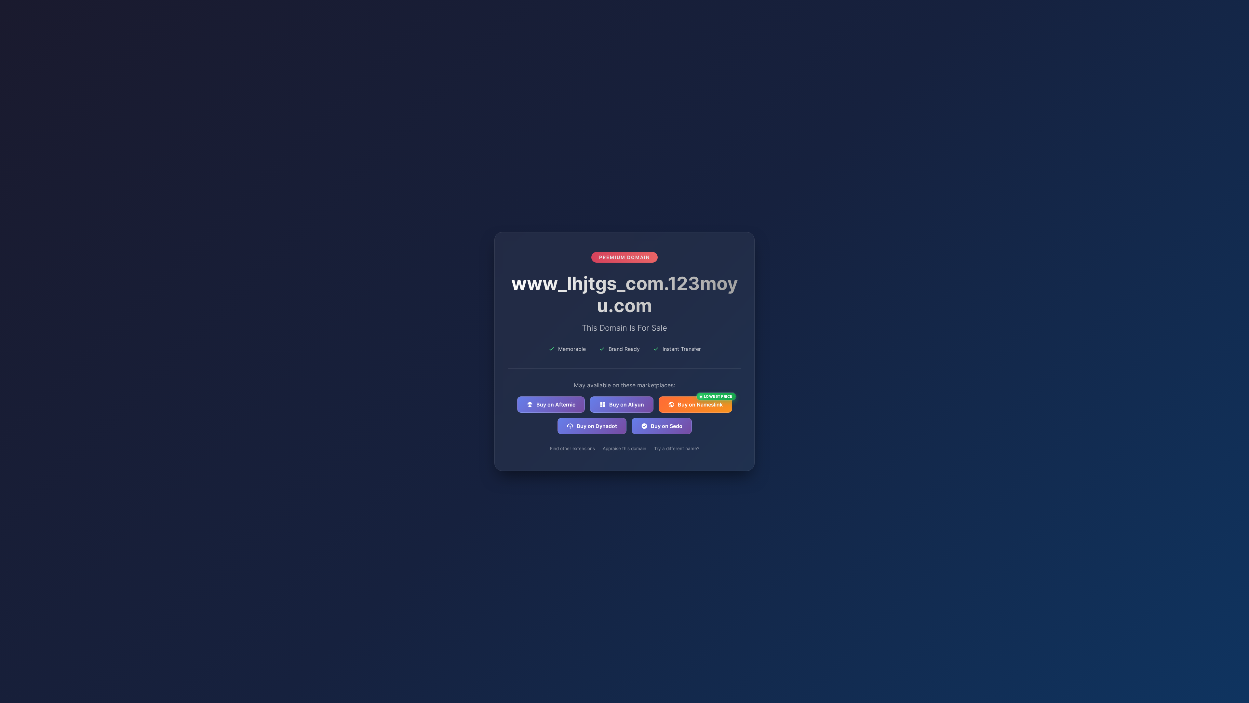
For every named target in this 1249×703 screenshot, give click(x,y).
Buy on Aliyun (626, 404)
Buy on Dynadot (597, 426)
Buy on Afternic (555, 404)
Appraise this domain (624, 448)
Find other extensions (572, 448)
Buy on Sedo (666, 426)
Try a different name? (676, 448)
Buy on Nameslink (705, 402)
